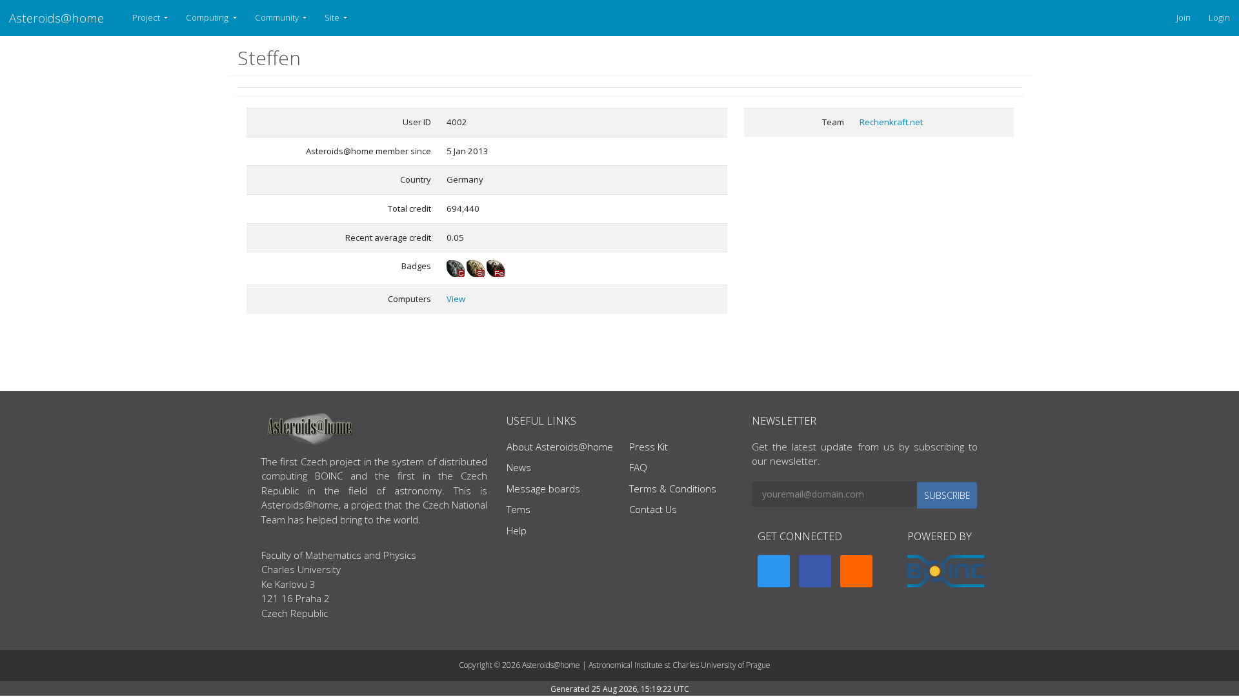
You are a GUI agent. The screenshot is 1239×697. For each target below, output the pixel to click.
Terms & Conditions (672, 488)
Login (1219, 17)
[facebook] (815, 571)
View (456, 299)
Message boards (543, 488)
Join (1183, 17)
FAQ (638, 467)
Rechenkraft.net (891, 122)
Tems (518, 509)
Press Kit (648, 446)
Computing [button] (208, 17)
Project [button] (147, 17)
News (519, 467)
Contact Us (653, 509)
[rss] (856, 571)
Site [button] (333, 17)
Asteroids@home (56, 18)
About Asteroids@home (560, 446)
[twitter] (774, 571)
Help (517, 530)
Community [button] (278, 17)
